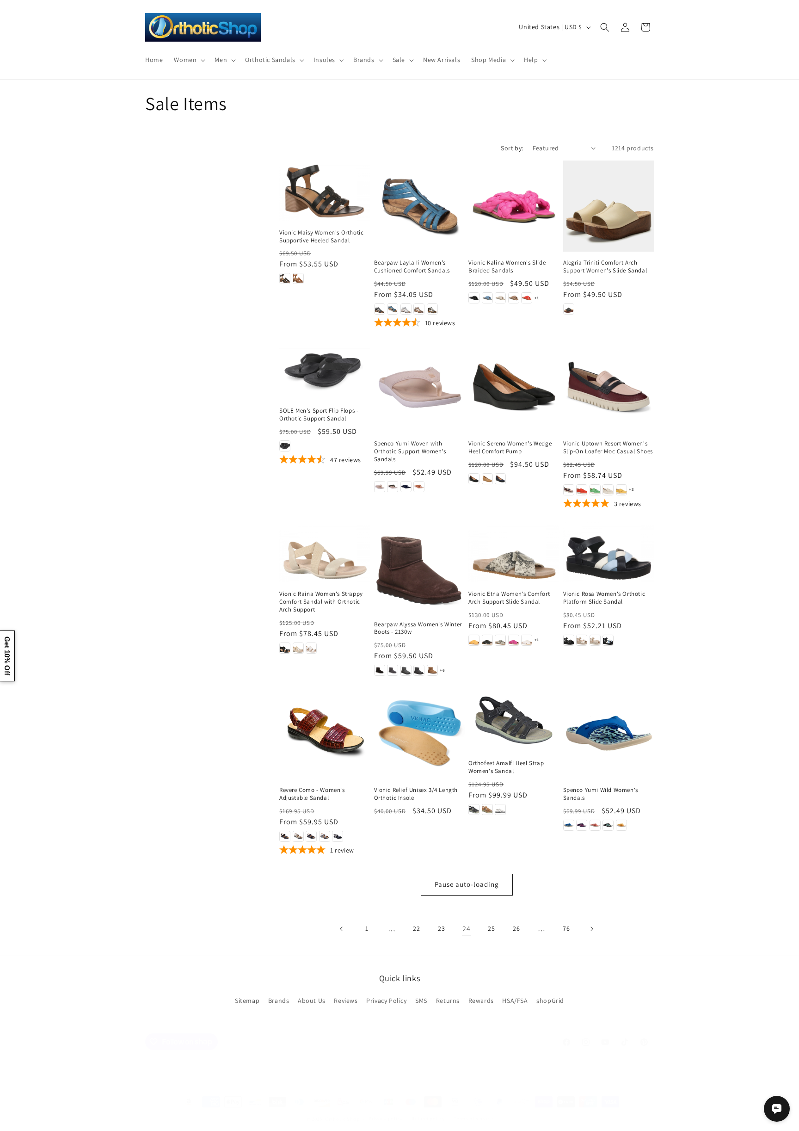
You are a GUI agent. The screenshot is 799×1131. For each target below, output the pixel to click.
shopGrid (550, 1000)
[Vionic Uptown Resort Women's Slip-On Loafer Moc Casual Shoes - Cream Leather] (608, 489)
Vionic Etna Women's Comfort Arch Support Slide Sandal (509, 598)
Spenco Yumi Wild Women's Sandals (600, 794)
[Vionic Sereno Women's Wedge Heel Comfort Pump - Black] (473, 478)
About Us (312, 1000)
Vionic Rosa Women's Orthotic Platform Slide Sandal (604, 598)
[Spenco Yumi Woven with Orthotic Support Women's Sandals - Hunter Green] (392, 486)
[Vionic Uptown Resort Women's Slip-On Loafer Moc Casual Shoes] (608, 386)
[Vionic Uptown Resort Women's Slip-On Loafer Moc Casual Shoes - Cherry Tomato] (581, 489)
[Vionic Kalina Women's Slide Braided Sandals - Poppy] (526, 297)
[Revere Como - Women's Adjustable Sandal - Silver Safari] (324, 836)
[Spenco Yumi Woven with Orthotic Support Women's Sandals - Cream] (379, 486)
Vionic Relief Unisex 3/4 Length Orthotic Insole (416, 794)
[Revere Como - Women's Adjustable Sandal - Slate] (337, 836)
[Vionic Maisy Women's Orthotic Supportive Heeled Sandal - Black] (284, 278)
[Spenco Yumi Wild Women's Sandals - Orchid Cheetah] (581, 825)
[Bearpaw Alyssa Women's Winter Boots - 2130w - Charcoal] (392, 670)
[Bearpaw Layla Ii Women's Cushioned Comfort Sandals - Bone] (406, 309)
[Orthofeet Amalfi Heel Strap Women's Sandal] (513, 719)
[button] (188, 59)
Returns (448, 1000)
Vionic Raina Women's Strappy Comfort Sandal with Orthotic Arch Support (321, 601)
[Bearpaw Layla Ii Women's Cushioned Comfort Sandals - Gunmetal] (432, 309)
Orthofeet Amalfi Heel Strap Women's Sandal (506, 767)
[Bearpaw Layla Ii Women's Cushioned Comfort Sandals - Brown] (418, 309)
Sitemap (247, 1000)
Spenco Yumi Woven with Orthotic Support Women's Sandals (410, 451)
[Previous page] (342, 929)
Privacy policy (386, 1118)
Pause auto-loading (467, 884)
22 (416, 928)
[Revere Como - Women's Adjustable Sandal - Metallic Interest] (298, 836)
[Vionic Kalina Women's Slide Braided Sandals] (513, 206)
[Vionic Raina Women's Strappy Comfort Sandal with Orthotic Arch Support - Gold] (298, 648)
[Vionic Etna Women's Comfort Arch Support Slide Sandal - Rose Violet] (513, 640)
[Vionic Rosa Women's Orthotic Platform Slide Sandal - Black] (568, 640)
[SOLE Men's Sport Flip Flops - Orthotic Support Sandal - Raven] (284, 445)
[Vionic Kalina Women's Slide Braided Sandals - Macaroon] (513, 297)
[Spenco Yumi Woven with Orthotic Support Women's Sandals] (419, 386)
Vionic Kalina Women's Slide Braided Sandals (507, 266)
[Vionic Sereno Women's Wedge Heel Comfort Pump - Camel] (487, 478)
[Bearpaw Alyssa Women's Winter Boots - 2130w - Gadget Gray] (406, 670)
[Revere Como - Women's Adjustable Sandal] (324, 733)
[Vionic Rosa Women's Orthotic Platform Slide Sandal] (608, 552)
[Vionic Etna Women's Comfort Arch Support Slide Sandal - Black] (487, 640)
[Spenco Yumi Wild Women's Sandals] (608, 733)
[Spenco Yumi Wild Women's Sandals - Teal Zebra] (608, 825)
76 (566, 928)
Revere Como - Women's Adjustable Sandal (312, 794)
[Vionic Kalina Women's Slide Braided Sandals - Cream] (500, 297)
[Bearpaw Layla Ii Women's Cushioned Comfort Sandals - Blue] (392, 309)
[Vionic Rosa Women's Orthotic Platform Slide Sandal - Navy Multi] (608, 640)
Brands (278, 1000)
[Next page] (591, 929)
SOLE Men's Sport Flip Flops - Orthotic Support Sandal (318, 414)
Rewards (481, 1000)
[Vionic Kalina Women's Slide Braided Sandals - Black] (473, 297)
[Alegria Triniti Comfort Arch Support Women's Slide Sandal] (608, 206)
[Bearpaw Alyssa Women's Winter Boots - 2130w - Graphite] (418, 670)
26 (516, 928)
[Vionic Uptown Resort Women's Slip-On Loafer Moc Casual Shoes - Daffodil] (621, 489)
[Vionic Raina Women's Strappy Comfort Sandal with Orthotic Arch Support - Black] (284, 648)
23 (441, 928)
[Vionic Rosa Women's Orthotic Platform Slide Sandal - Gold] (595, 640)
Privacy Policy (386, 1000)
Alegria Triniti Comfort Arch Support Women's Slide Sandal (605, 266)
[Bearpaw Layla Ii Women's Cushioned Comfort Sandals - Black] (379, 309)
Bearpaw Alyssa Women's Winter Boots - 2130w (418, 628)
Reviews (345, 1000)
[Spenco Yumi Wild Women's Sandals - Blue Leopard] (568, 825)
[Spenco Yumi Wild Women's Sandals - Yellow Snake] (621, 825)
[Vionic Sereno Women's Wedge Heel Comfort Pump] (513, 386)
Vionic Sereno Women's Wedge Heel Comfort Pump (510, 447)
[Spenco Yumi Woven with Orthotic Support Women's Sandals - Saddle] (418, 486)
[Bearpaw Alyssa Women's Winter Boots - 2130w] (419, 567)
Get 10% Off (7, 656)
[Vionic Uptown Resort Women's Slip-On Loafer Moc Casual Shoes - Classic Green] (595, 489)
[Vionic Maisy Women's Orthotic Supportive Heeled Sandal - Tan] (298, 278)
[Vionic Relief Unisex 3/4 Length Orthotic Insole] (419, 733)
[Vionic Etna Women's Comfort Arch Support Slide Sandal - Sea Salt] (526, 640)
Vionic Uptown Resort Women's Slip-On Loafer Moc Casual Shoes (608, 447)
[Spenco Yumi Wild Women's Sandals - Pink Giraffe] (595, 825)
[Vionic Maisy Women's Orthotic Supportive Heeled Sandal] (324, 191)
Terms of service (473, 1118)
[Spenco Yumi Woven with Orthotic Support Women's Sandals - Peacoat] (406, 486)
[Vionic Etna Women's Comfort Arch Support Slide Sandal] (513, 552)
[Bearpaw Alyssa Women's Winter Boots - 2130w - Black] (379, 670)
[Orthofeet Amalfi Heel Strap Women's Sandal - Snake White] (500, 809)
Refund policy (428, 1118)
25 (491, 928)
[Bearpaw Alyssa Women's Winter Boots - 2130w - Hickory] (432, 670)
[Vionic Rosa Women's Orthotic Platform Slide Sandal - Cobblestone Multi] (581, 640)
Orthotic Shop (342, 1119)
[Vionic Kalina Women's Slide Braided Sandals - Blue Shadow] (487, 297)
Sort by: (512, 148)
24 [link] (466, 928)
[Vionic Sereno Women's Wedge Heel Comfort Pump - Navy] (500, 478)
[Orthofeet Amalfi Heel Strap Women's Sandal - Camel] (487, 809)
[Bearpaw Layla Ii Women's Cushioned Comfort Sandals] (419, 206)
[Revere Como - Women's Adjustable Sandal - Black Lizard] (284, 836)
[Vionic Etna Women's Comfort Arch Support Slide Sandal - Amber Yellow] (473, 640)
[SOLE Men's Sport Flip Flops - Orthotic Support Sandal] (324, 370)
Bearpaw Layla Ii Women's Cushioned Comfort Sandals (412, 266)
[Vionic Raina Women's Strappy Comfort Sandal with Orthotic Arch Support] (324, 552)
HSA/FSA (515, 1000)
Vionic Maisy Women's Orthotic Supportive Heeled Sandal (321, 236)
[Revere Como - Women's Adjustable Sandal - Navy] (311, 836)
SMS (421, 1000)
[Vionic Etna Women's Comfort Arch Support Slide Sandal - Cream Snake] (500, 640)
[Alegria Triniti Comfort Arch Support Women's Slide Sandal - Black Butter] (568, 309)
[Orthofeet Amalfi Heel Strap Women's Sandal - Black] (473, 809)
